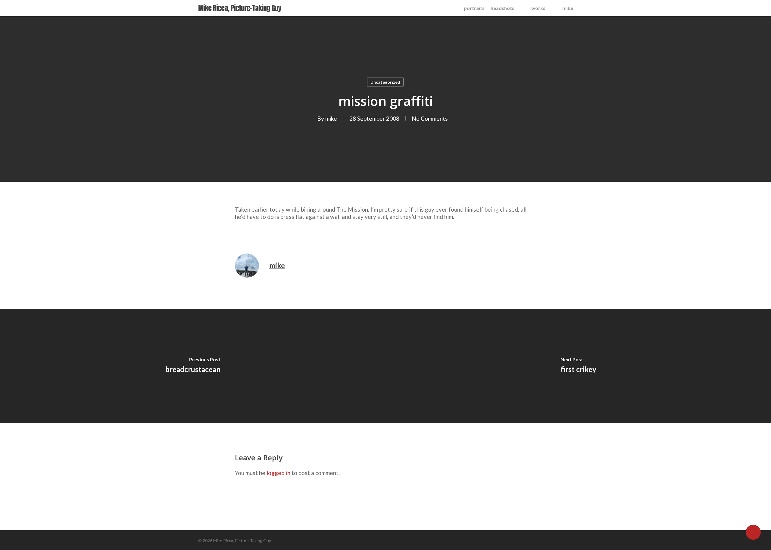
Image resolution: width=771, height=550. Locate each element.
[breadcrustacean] (193, 366)
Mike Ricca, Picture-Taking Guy (239, 8)
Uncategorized (385, 82)
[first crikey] (578, 366)
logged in (278, 472)
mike (331, 118)
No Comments (430, 118)
